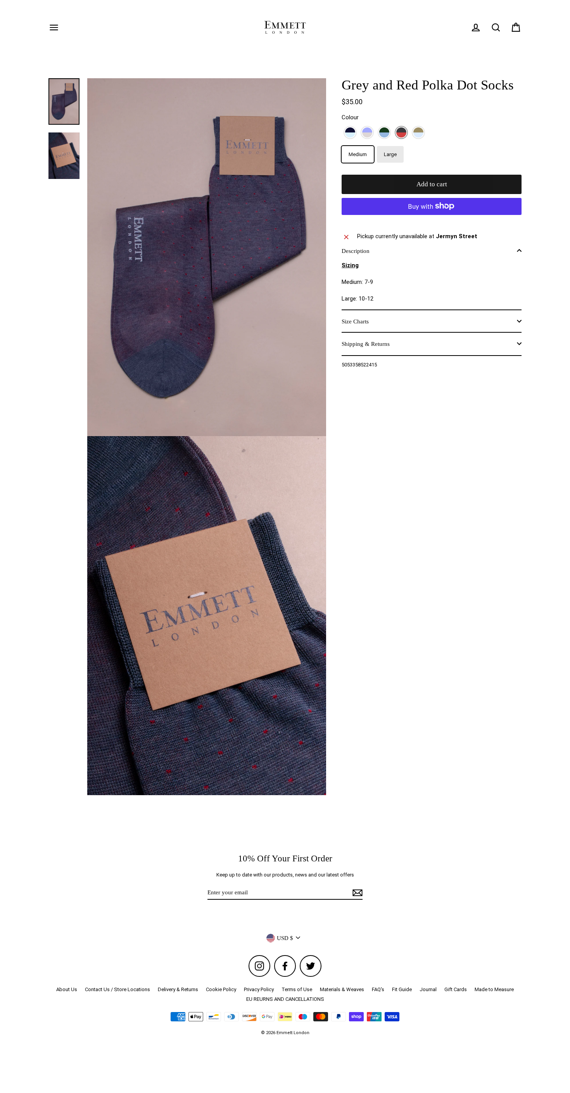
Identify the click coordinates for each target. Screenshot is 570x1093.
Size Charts (355, 321)
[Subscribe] (356, 893)
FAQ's (378, 989)
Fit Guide (402, 989)
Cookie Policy (221, 989)
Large (390, 154)
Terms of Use (297, 989)
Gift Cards (455, 989)
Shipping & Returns (366, 343)
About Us (66, 989)
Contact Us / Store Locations (117, 989)
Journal (428, 989)
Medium (358, 154)
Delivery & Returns (178, 989)
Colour (350, 117)
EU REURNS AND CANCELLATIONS (285, 999)
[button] (350, 132)
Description (356, 250)
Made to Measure (494, 989)
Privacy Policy (259, 989)
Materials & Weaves (342, 989)
